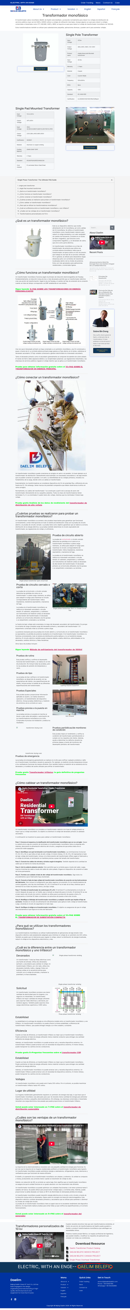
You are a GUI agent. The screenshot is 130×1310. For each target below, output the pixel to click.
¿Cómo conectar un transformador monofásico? (35, 197)
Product (54, 9)
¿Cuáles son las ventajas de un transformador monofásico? (40, 211)
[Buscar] (112, 228)
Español (101, 9)
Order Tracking (87, 3)
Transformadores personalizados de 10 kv (34, 214)
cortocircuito (66, 539)
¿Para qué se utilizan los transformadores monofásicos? (38, 205)
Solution (71, 9)
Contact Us (107, 3)
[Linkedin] (15, 1299)
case (117, 3)
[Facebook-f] (11, 1299)
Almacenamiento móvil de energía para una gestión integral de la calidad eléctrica (102, 263)
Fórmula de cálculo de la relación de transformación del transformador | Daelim (106, 294)
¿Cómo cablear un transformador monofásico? (34, 202)
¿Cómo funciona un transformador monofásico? (35, 194)
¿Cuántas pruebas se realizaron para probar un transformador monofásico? (44, 200)
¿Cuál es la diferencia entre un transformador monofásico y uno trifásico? (44, 208)
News (98, 3)
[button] (111, 180)
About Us (37, 9)
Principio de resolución (103, 277)
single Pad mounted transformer (30, 188)
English (87, 9)
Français (116, 9)
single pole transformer (27, 185)
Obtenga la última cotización (102, 350)
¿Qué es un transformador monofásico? (32, 191)
